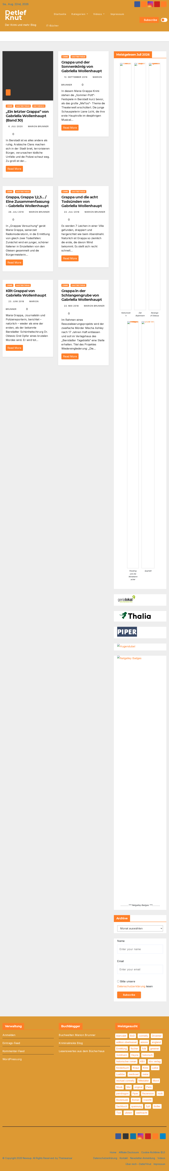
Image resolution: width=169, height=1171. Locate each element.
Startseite (60, 14)
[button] (136, 20)
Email (120, 961)
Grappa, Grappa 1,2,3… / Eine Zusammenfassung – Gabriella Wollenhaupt (27, 201)
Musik (119, 1087)
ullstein (128, 1112)
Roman (135, 1099)
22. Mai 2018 (71, 306)
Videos (98, 14)
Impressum (117, 14)
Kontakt (124, 1158)
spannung (136, 1106)
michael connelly (125, 1080)
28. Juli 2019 (16, 212)
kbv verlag (155, 1061)
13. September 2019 (76, 77)
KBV (142, 1061)
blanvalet (121, 1035)
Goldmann (121, 1055)
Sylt (148, 1106)
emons (144, 1042)
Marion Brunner (38, 126)
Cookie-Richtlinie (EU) (153, 1152)
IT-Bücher (52, 25)
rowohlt (147, 1099)
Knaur (136, 1067)
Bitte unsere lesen (135, 984)
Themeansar (65, 1158)
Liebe (155, 1067)
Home (113, 1152)
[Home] (47, 14)
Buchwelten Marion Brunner (77, 1035)
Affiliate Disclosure (129, 1152)
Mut (129, 1087)
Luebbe (120, 1074)
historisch (147, 1055)
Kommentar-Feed (13, 1051)
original (138, 1087)
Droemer (157, 1035)
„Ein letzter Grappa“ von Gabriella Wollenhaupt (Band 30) (27, 116)
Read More (14, 168)
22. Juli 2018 (72, 212)
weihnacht (141, 1112)
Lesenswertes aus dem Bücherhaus (81, 1051)
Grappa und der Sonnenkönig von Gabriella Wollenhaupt (81, 66)
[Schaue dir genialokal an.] (127, 598)
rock (160, 1093)
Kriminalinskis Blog (71, 1043)
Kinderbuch (122, 1067)
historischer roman (126, 1061)
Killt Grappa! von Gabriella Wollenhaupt (26, 293)
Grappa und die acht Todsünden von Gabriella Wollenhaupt (81, 201)
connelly (143, 1035)
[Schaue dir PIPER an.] (127, 631)
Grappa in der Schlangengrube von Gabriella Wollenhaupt (81, 295)
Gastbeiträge (23, 106)
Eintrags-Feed (11, 1043)
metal (145, 1074)
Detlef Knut (15, 15)
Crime (9, 106)
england (156, 1042)
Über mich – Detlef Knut (138, 1164)
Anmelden (9, 1035)
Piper (135, 1093)
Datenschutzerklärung (131, 986)
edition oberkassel (126, 1042)
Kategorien (78, 14)
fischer (134, 1048)
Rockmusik (122, 1099)
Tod (118, 1112)
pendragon (122, 1093)
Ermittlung (121, 1048)
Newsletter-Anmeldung (142, 1158)
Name (121, 941)
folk (144, 1048)
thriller (157, 1106)
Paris (149, 1087)
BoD (132, 1035)
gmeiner (154, 1048)
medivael (134, 1074)
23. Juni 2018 (16, 301)
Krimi (145, 1067)
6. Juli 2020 (15, 126)
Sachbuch (121, 1106)
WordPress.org (12, 1059)
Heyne (134, 1055)
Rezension (148, 1093)
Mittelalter (143, 1080)
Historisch (38, 106)
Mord (156, 1080)
